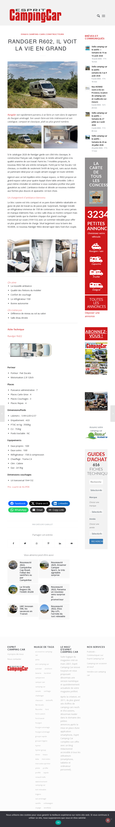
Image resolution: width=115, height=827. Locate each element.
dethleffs (49, 700)
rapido (46, 772)
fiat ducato (39, 705)
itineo (37, 754)
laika (37, 759)
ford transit (39, 718)
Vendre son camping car (96, 673)
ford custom (40, 714)
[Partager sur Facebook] (13, 543)
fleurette (38, 709)
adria (37, 659)
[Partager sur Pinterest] (48, 543)
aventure (48, 668)
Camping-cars (37, 34)
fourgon (38, 723)
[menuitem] (97, 16)
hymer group (40, 750)
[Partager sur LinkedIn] (60, 543)
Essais (24, 34)
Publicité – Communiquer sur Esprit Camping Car (95, 655)
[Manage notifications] (108, 820)
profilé (38, 772)
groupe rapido (41, 736)
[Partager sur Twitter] (25, 543)
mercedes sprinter (42, 763)
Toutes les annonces (96, 303)
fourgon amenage (42, 727)
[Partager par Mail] (71, 543)
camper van (40, 682)
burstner (47, 673)
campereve (40, 677)
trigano (38, 794)
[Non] (111, 819)
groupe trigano (41, 741)
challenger (39, 695)
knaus (45, 754)
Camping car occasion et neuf (97, 665)
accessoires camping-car (44, 653)
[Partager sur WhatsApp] (37, 543)
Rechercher (97, 541)
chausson (39, 700)
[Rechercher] (97, 16)
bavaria (38, 673)
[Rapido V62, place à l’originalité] (112, 413)
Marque (93, 497)
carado (38, 691)
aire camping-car (42, 664)
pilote (37, 768)
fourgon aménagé (42, 732)
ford (47, 709)
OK (58, 822)
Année (92, 519)
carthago (47, 691)
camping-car (40, 686)
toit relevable (40, 789)
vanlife (38, 803)
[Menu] (103, 16)
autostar (38, 668)
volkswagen (48, 803)
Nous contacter (14, 659)
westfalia (47, 808)
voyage (38, 808)
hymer (38, 745)
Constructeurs (55, 34)
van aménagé (40, 799)
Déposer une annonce (92, 314)
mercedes (46, 759)
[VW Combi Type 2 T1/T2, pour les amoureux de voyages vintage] (2, 413)
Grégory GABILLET (44, 524)
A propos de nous (15, 654)
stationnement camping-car (41, 783)
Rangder (11, 114)
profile (45, 768)
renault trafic (40, 777)
